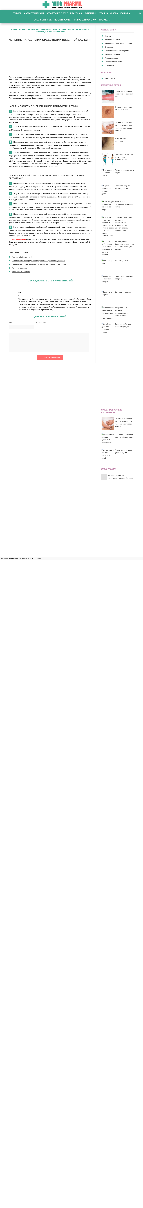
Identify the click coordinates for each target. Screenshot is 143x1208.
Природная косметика (85, 20)
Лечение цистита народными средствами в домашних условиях (38, 261)
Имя (10, 322)
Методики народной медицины (114, 13)
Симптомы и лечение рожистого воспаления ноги (124, 94)
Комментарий (41, 322)
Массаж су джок (121, 260)
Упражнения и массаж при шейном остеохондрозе (124, 157)
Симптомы (90, 13)
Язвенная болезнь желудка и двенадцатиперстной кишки (62, 31)
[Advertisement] (50, 58)
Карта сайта (110, 78)
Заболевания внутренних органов (64, 13)
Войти (38, 558)
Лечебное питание (42, 20)
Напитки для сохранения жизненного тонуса (124, 204)
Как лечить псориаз (123, 292)
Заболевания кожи (34, 13)
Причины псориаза (19, 268)
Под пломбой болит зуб (22, 257)
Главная (17, 13)
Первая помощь (62, 20)
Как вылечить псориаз (21, 272)
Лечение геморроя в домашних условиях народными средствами (39, 264)
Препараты (104, 20)
